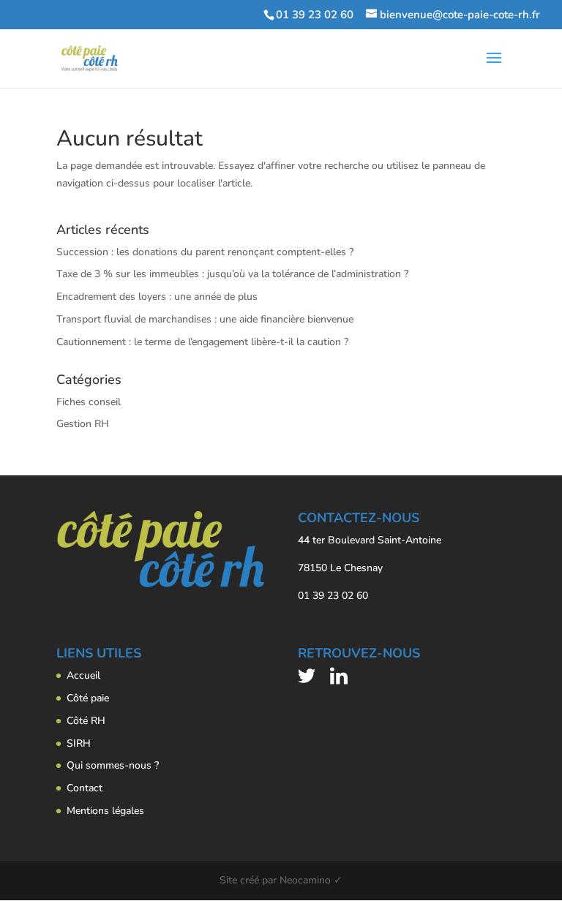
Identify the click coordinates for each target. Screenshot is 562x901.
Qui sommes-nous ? (113, 765)
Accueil (83, 675)
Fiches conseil (88, 402)
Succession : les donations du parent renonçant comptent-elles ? (204, 252)
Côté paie (88, 698)
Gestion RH (82, 424)
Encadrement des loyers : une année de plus (157, 297)
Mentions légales (105, 811)
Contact (84, 788)
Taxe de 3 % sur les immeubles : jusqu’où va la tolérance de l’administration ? (232, 274)
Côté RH (86, 721)
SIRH (79, 743)
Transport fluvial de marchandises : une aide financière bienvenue (204, 319)
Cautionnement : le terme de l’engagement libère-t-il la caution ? (202, 342)
